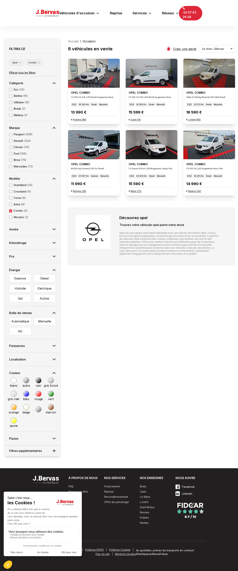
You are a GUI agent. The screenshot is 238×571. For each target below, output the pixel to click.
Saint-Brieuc (147, 507)
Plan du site (103, 554)
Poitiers (144, 517)
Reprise (116, 13)
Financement (112, 486)
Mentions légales (125, 554)
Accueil (73, 41)
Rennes (144, 512)
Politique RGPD (94, 549)
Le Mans (145, 496)
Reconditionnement (116, 496)
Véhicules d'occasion (77, 13)
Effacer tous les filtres (22, 72)
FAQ (70, 486)
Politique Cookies (120, 549)
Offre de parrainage (116, 502)
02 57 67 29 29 (189, 15)
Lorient (144, 502)
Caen (143, 491)
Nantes (144, 522)
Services (140, 13)
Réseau (168, 13)
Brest (143, 486)
